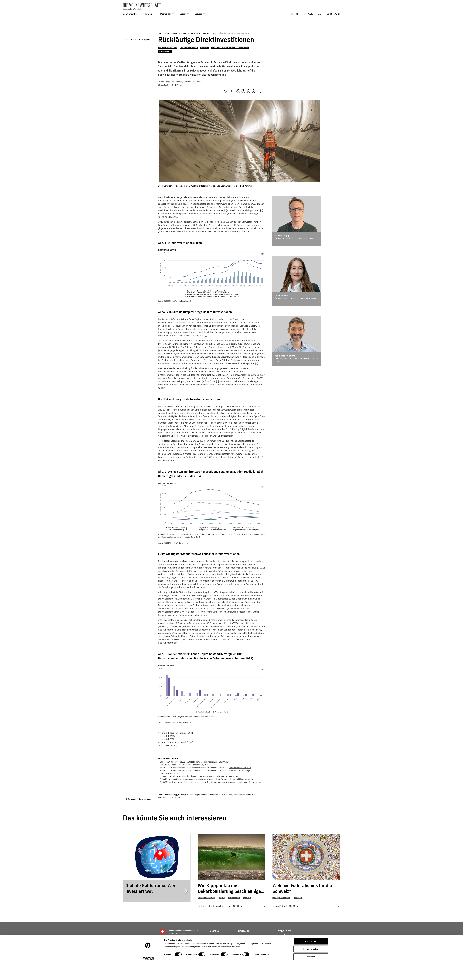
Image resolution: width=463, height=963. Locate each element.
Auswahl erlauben (310, 949)
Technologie (234, 898)
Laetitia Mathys (279, 906)
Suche (310, 14)
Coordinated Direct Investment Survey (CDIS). (191, 765)
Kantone (297, 898)
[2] (206, 335)
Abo (320, 14)
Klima (221, 898)
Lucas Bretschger (222, 906)
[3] (256, 363)
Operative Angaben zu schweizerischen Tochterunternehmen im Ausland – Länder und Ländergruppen (216, 782)
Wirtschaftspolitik (168, 48)
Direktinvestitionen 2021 (170, 773)
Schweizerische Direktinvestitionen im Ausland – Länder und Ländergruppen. (205, 776)
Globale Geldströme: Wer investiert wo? (198, 33)
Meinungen (165, 14)
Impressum (244, 930)
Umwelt (247, 898)
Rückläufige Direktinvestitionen (234, 33)
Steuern (204, 48)
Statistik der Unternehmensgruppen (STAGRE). (208, 762)
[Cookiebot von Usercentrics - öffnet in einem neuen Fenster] (147, 958)
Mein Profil (335, 14)
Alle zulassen (310, 941)
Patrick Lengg (164, 81)
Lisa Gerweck (176, 81)
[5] (204, 595)
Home (160, 33)
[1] (261, 210)
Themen (148, 14)
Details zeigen (260, 954)
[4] (217, 381)
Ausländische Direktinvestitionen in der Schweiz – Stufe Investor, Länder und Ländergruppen (212, 779)
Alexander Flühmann (192, 81)
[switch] (201, 954)
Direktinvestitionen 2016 (240, 767)
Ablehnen (311, 957)
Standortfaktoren (188, 48)
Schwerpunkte (130, 14)
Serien (183, 14)
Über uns (214, 930)
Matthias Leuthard (206, 906)
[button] (138, 39)
